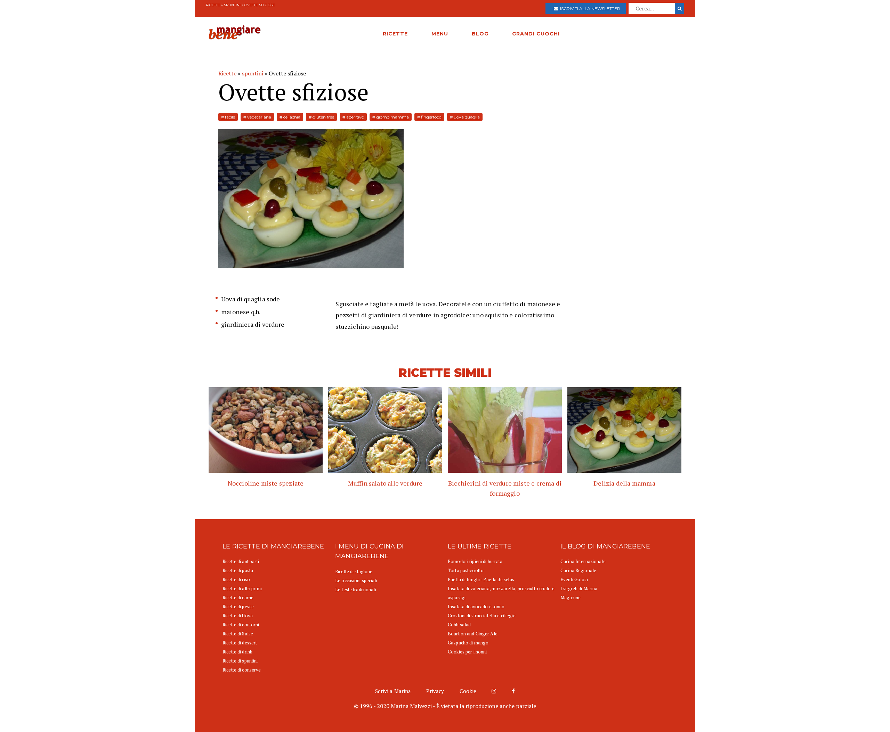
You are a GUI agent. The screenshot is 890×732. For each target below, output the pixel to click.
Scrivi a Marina (393, 691)
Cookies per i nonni (467, 652)
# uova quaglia (465, 117)
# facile (228, 117)
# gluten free (321, 117)
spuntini (232, 5)
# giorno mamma (390, 117)
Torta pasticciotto (466, 570)
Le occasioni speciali (356, 580)
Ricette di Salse (237, 634)
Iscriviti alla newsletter (589, 8)
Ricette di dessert (239, 643)
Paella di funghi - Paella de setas (481, 579)
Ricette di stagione (353, 571)
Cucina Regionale (578, 570)
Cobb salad (459, 624)
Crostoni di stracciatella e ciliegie (482, 615)
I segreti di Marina (578, 588)
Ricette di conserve (241, 670)
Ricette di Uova (237, 615)
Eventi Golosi (574, 579)
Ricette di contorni (240, 624)
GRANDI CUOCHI (536, 34)
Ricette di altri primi (242, 588)
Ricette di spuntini (240, 661)
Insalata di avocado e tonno (476, 606)
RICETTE (395, 34)
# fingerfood (429, 117)
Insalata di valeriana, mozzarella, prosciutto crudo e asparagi (501, 593)
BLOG (480, 34)
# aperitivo (353, 117)
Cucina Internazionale (583, 561)
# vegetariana (257, 117)
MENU (439, 34)
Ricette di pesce (238, 606)
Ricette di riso (236, 579)
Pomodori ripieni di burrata (475, 561)
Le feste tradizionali (355, 589)
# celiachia (290, 117)
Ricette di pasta (237, 570)
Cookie (468, 691)
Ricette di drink (237, 652)
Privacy (435, 691)
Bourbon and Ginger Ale (472, 634)
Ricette (213, 5)
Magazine (570, 597)
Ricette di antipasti (240, 561)
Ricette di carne (237, 597)
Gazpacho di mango (468, 643)
